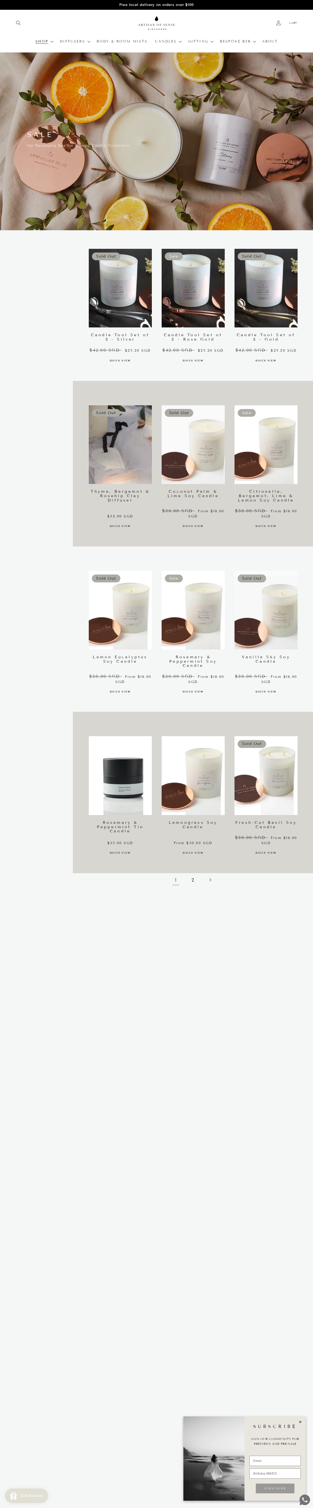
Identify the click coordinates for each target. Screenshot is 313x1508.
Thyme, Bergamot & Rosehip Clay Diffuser (120, 495)
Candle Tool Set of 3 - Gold (266, 337)
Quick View (120, 360)
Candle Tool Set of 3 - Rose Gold (193, 337)
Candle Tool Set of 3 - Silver (120, 337)
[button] (18, 23)
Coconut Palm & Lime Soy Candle (193, 493)
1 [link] (176, 880)
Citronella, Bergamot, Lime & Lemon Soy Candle (266, 495)
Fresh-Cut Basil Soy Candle (266, 824)
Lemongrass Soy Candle (193, 824)
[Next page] (210, 880)
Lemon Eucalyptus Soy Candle (120, 659)
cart (293, 22)
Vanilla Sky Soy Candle (266, 659)
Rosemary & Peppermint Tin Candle (120, 826)
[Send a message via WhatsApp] (305, 1500)
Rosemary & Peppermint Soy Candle (193, 661)
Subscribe (275, 1488)
